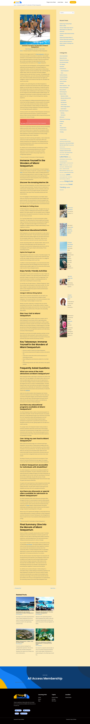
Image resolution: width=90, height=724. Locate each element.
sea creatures (29, 544)
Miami (39, 62)
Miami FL (61, 168)
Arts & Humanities (63, 56)
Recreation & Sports (64, 110)
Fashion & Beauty (63, 75)
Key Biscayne (63, 102)
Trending (61, 132)
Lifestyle (62, 83)
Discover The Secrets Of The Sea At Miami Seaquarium (44, 612)
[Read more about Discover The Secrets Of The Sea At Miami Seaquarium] (45, 603)
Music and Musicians (64, 87)
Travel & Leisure (63, 129)
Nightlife (72, 170)
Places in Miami (63, 94)
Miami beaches (62, 166)
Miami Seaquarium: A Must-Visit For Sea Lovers (24, 642)
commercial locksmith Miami (65, 148)
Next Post (53, 588)
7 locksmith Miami (63, 139)
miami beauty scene (68, 166)
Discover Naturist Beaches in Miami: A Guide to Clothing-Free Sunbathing (66, 43)
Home (15, 5)
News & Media (63, 89)
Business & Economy (64, 60)
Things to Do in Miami (51, 2)
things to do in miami (64, 184)
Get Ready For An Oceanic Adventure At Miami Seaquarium (25, 612)
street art (68, 178)
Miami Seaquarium (29, 49)
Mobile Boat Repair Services (70, 244)
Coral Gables (63, 100)
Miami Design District (65, 106)
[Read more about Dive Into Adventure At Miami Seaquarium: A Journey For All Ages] (45, 634)
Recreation (63, 115)
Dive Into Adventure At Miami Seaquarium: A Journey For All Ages (44, 643)
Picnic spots (62, 172)
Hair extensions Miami (68, 152)
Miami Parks (68, 170)
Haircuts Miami (62, 152)
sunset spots (62, 181)
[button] (73, 2)
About (66, 2)
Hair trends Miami (62, 154)
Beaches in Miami (64, 96)
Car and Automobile (64, 62)
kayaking (67, 154)
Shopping (62, 121)
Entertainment (63, 68)
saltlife (68, 174)
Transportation (63, 127)
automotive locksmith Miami (65, 141)
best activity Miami (70, 143)
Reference (62, 117)
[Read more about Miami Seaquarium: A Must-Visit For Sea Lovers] (25, 634)
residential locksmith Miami (68, 172)
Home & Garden (63, 81)
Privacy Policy (55, 697)
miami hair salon (66, 168)
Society (61, 123)
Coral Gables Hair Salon (70, 278)
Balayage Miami (62, 143)
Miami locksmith (63, 170)
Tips (61, 125)
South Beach (63, 108)
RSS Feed (54, 701)
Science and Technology (65, 119)
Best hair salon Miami (64, 145)
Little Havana (64, 104)
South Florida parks (63, 178)
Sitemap (53, 699)
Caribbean (27, 390)
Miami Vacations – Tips (65, 85)
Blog (39, 701)
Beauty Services (63, 58)
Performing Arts (63, 91)
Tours (62, 72)
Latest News (60, 2)
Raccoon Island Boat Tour (70, 209)
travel (70, 184)
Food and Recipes (63, 77)
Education (62, 66)
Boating (62, 113)
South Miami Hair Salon (70, 297)
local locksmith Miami (68, 159)
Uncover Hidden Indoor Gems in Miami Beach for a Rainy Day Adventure (66, 29)
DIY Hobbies (62, 64)
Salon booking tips (63, 174)
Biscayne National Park (66, 98)
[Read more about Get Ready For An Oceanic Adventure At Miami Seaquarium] (25, 603)
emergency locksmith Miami (65, 150)
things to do (68, 181)
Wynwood (61, 189)
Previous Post (17, 588)
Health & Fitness (63, 79)
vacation (68, 187)
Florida (27, 505)
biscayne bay (71, 145)
